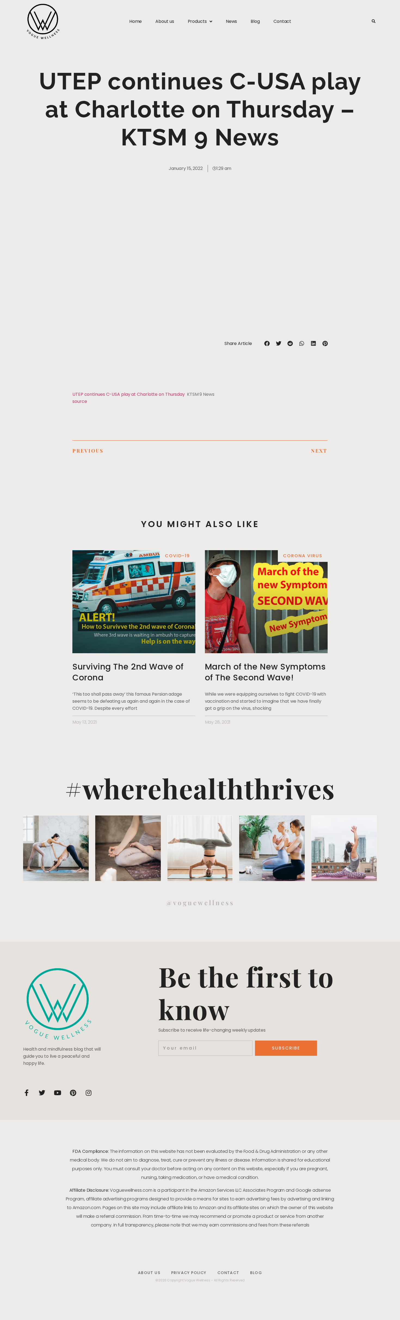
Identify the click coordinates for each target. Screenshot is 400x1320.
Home (135, 21)
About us (164, 21)
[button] (373, 21)
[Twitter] (42, 1092)
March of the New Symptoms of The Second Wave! (265, 672)
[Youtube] (57, 1092)
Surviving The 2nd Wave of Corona (128, 672)
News (231, 21)
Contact (282, 21)
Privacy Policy (189, 1272)
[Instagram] (88, 1092)
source (79, 401)
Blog (255, 21)
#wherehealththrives (200, 788)
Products (197, 21)
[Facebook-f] (26, 1092)
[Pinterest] (73, 1092)
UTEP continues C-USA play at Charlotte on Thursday (128, 394)
